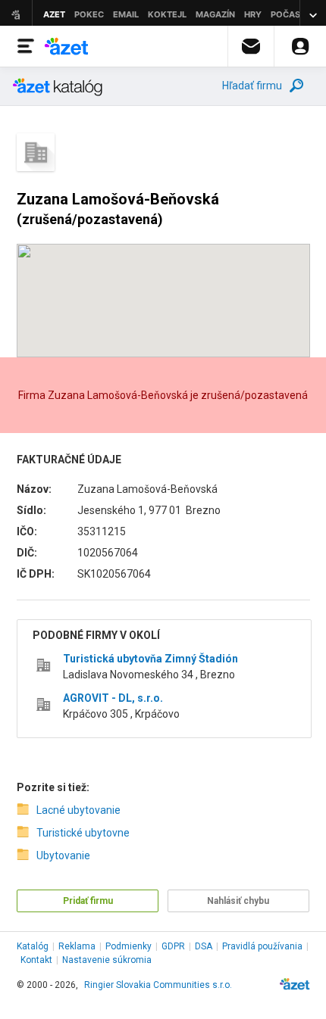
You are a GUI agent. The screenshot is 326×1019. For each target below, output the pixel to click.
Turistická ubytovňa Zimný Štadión (150, 659)
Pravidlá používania (262, 946)
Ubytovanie (63, 855)
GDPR (173, 946)
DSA (203, 946)
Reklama (77, 946)
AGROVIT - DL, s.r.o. (113, 698)
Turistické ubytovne (83, 833)
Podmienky (128, 946)
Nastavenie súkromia (107, 960)
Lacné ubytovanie (78, 810)
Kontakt (36, 960)
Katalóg (33, 946)
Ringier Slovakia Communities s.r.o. (158, 985)
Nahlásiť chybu (238, 901)
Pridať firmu (88, 901)
